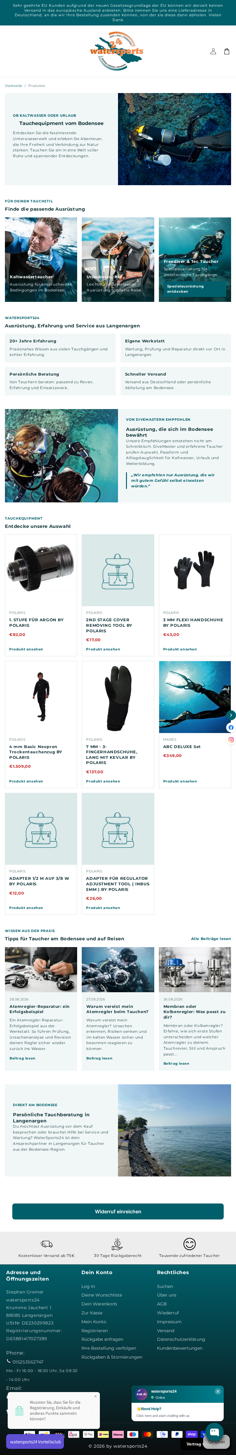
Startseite (13, 86)
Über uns (166, 1295)
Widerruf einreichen (118, 1211)
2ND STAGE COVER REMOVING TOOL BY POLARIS (109, 625)
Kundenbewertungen (180, 1348)
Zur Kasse (91, 1313)
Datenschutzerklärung (181, 1339)
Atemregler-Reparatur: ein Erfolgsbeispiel (40, 1009)
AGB (162, 1304)
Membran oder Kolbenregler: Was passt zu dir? (194, 1012)
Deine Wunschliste (101, 1295)
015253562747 (28, 1362)
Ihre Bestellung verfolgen (108, 1348)
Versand (165, 1330)
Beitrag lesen (23, 1058)
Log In (88, 1286)
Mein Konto (93, 1321)
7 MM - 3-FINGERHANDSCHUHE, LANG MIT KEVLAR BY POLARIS (111, 754)
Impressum (169, 1321)
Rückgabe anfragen (102, 1339)
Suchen (165, 1286)
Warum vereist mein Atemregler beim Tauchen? (117, 1009)
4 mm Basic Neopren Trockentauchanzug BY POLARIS (35, 752)
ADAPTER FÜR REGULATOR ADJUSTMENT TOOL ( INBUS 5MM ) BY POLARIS (117, 883)
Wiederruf (168, 1313)
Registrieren (94, 1330)
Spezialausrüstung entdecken (185, 289)
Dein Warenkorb (99, 1304)
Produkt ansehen (26, 649)
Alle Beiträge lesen (211, 938)
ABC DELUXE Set (182, 746)
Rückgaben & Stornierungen (111, 1357)
